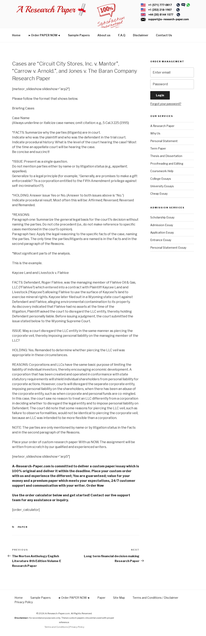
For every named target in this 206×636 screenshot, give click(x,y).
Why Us (155, 133)
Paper (23, 527)
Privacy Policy (23, 602)
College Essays (160, 178)
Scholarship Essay (162, 217)
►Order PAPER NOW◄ (44, 35)
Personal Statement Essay (168, 247)
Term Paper (158, 148)
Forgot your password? (165, 103)
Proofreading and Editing (166, 163)
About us (103, 35)
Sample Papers (79, 35)
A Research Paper (162, 126)
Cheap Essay (159, 193)
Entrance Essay (160, 240)
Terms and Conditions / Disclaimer (155, 597)
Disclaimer (140, 35)
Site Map (119, 597)
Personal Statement (164, 141)
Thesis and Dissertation (166, 156)
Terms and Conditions (56, 627)
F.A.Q (121, 35)
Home (16, 35)
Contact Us (164, 35)
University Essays (162, 186)
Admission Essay (161, 225)
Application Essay (162, 232)
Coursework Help (161, 171)
